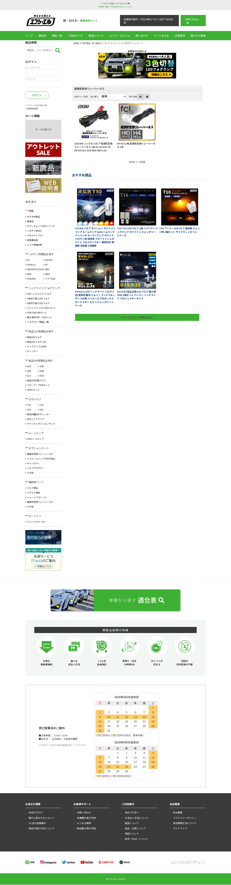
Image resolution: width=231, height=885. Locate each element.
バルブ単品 (32, 487)
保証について (132, 833)
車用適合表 (32, 239)
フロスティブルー (35, 235)
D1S (29, 375)
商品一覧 (57, 35)
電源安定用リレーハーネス (40, 453)
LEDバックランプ (35, 418)
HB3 (47, 269)
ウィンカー (32, 351)
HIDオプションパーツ (133, 43)
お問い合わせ (192, 19)
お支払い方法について (136, 818)
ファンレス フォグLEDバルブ (41, 307)
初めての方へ (132, 812)
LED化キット (33, 389)
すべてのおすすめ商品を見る (138, 317)
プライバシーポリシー (185, 818)
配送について (96, 35)
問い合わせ (142, 35)
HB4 (29, 273)
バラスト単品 (33, 492)
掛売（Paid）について (136, 838)
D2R (42, 366)
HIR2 (47, 273)
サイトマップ (180, 828)
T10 (29, 404)
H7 (46, 264)
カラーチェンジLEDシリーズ (41, 225)
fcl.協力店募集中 (37, 823)
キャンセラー (33, 463)
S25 (41, 409)
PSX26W (31, 278)
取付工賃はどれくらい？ (42, 818)
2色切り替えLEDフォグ (38, 298)
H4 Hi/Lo (31, 264)
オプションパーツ (112, 43)
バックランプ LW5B (36, 346)
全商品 (76, 43)
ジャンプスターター (36, 521)
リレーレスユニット (37, 497)
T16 (41, 404)
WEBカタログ (36, 812)
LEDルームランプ (35, 438)
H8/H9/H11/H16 (35, 269)
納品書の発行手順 (86, 828)
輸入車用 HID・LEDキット (39, 317)
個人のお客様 (198, 35)
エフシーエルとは (120, 35)
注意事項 (180, 35)
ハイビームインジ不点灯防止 (41, 458)
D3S (42, 375)
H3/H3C (49, 259)
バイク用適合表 (34, 244)
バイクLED (50, 278)
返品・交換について (135, 828)
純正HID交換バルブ (36, 380)
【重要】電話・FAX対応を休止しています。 (115, 6)
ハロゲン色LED (34, 230)
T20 (29, 409)
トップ (29, 35)
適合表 (42, 35)
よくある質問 (84, 823)
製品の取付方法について (42, 828)
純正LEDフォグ (34, 337)
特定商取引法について (185, 823)
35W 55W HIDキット (37, 312)
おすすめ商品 (33, 216)
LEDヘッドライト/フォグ (39, 293)
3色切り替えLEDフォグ (38, 303)
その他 (30, 472)
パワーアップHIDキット (38, 384)
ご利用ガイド (75, 35)
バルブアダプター (35, 467)
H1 (28, 259)
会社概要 (177, 812)
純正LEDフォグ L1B (36, 341)
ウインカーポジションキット (41, 423)
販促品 (30, 221)
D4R (42, 370)
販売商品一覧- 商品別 (91, 43)
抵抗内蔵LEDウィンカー (38, 414)
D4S (29, 370)
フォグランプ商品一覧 (38, 321)
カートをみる (161, 35)
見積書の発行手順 (86, 818)
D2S (29, 366)
